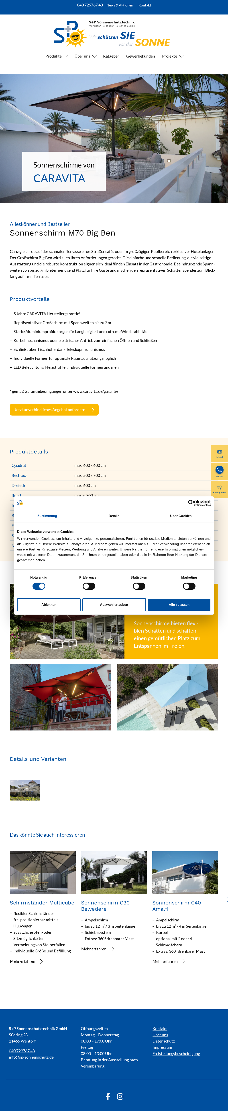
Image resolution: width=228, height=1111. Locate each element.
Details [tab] (114, 516)
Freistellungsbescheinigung (176, 1053)
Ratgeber (111, 56)
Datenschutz (164, 1041)
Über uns (82, 56)
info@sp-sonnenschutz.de (31, 1057)
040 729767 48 (90, 4)
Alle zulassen (179, 604)
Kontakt (144, 5)
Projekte (169, 56)
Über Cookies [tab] (180, 516)
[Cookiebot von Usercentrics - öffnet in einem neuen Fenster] (191, 503)
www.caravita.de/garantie (95, 391)
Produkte (53, 56)
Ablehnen (48, 604)
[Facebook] (108, 1096)
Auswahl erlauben (114, 604)
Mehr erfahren (22, 961)
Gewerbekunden (140, 56)
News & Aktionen (119, 5)
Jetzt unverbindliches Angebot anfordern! (50, 409)
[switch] (89, 586)
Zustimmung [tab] (47, 516)
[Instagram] (120, 1096)
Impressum (162, 1047)
